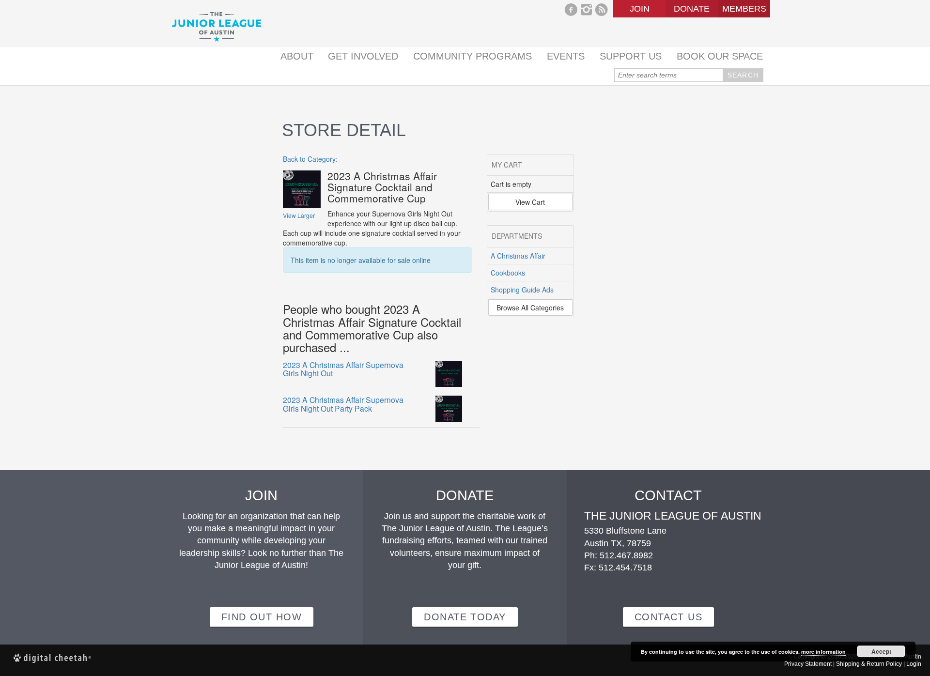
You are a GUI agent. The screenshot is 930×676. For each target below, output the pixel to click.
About (296, 56)
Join (640, 9)
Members (744, 9)
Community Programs (472, 56)
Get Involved (363, 56)
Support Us (631, 56)
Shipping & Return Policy (869, 664)
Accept (881, 651)
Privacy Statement (808, 664)
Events (566, 56)
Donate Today (465, 617)
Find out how (261, 617)
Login (913, 664)
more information (823, 651)
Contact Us (668, 617)
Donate (692, 9)
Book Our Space (720, 56)
